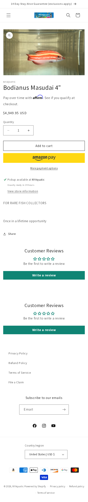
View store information (22, 191)
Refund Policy (18, 363)
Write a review (44, 275)
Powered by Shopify (35, 486)
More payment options (44, 168)
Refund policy (76, 486)
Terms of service (45, 492)
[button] (8, 15)
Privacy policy (57, 486)
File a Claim (16, 382)
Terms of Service (20, 373)
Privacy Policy (18, 353)
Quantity (8, 122)
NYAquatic (18, 486)
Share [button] (12, 234)
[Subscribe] (64, 410)
